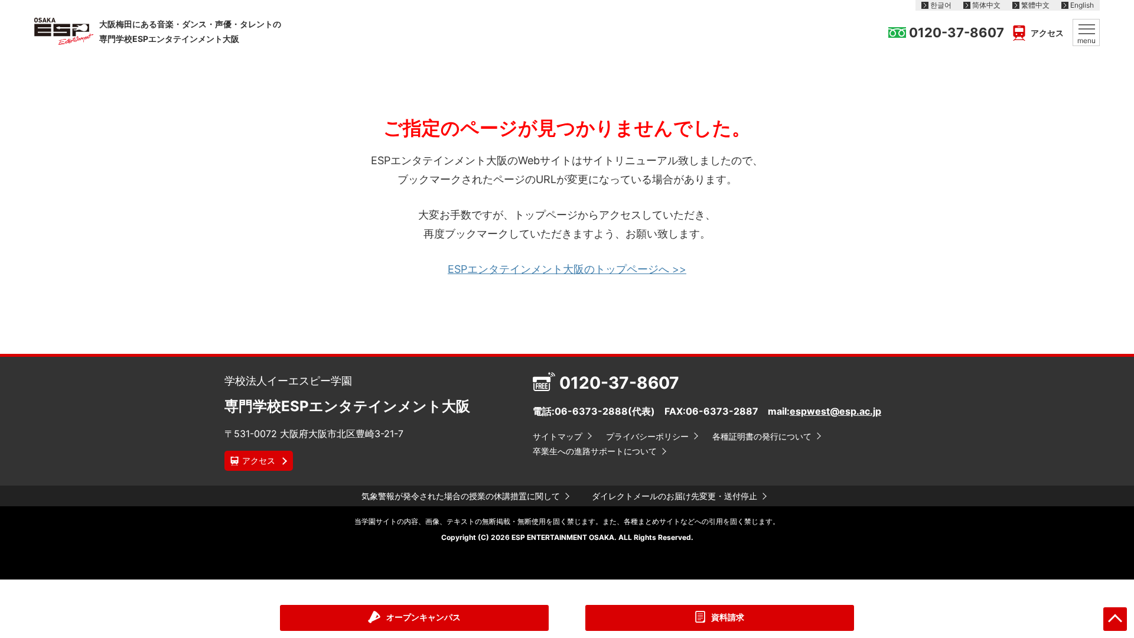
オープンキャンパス (423, 617)
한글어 (940, 5)
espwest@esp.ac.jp (835, 411)
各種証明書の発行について (762, 436)
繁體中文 (1035, 5)
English (1082, 5)
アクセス (1047, 33)
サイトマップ (557, 436)
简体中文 (986, 5)
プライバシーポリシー (647, 436)
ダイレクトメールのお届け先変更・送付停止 (674, 496)
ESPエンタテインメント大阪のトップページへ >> (567, 269)
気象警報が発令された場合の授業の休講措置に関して (460, 496)
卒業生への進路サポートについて (595, 451)
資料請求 (727, 617)
